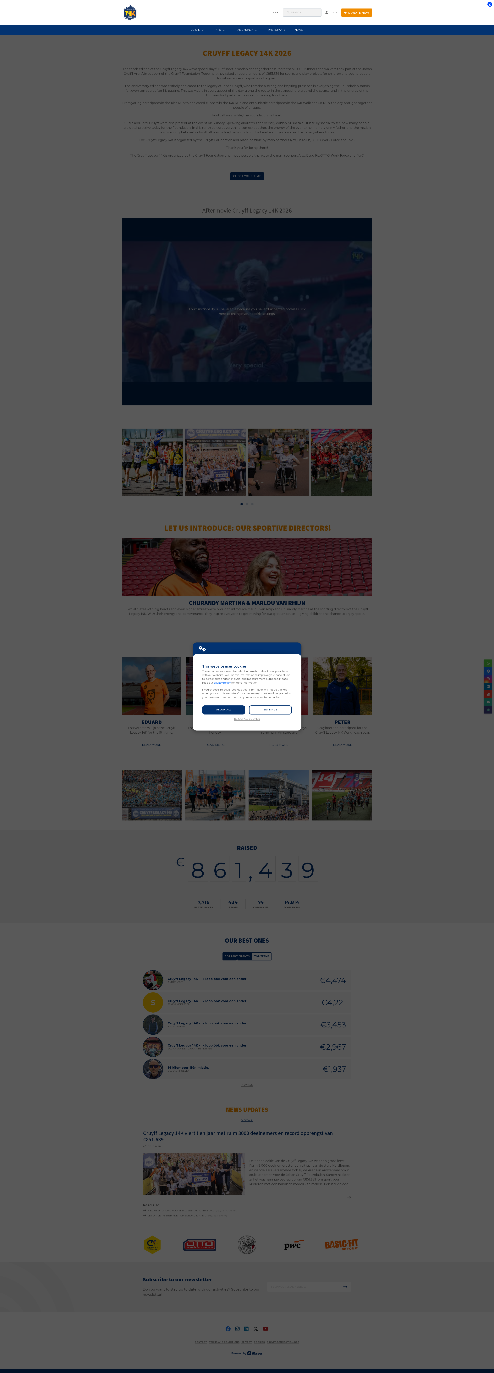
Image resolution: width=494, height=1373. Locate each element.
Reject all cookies (247, 719)
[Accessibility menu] (489, 4)
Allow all (223, 709)
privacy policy (222, 682)
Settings (270, 709)
